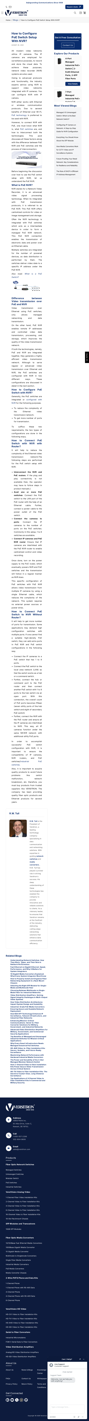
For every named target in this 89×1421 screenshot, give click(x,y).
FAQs (8, 1378)
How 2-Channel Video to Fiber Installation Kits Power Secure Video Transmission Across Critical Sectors (28, 1067)
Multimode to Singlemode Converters (21, 1256)
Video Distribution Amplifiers (20, 1347)
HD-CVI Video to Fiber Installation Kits (21, 1314)
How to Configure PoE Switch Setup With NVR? (40, 20)
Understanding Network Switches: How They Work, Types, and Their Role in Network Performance (27, 962)
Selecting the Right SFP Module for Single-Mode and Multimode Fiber (28, 987)
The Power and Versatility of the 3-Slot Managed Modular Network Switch (27, 1061)
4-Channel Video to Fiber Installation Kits (23, 1206)
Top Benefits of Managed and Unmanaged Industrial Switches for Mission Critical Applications (28, 1039)
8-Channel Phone (13, 1300)
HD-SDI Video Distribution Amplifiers (21, 1357)
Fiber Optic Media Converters (20, 1238)
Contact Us (68, 45)
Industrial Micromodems (15, 1338)
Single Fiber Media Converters (18, 1260)
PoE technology (19, 115)
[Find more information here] (67, 1388)
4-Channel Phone (13, 1292)
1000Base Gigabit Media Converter (20, 1247)
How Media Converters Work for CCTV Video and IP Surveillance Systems (67, 149)
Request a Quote (72, 7)
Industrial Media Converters (17, 1264)
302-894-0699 (19, 1139)
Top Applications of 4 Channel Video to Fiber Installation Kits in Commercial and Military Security (27, 1080)
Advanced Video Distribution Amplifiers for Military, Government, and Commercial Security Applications (29, 1032)
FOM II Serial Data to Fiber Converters (21, 1342)
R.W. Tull (34, 821)
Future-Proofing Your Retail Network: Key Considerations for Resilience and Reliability (67, 162)
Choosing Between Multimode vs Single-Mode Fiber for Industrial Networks (27, 991)
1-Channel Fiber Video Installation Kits (21, 1197)
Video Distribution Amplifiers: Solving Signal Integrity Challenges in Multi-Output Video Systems (28, 997)
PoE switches (26, 129)
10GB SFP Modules (13, 1229)
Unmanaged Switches (15, 1174)
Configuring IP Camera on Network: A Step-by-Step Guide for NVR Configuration (67, 128)
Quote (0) (87, 357)
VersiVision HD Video (16, 1309)
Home (8, 20)
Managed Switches (14, 1170)
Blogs (15, 20)
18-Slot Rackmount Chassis (17, 1219)
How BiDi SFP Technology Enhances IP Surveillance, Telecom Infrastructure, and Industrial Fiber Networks (28, 1016)
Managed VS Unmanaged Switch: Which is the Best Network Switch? (66, 115)
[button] (75, 12)
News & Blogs (27, 1370)
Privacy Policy (11, 1384)
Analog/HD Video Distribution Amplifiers (22, 1352)
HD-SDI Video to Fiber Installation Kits (21, 1327)
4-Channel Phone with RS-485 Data (20, 1296)
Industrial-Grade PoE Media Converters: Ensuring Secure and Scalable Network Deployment (27, 1009)
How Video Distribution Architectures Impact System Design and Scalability (26, 1003)
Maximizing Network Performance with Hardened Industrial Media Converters (27, 1056)
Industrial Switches (13, 1187)
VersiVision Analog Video (18, 1192)
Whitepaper (42, 1378)
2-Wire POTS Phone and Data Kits (22, 1278)
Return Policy (27, 1384)
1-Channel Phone (13, 1283)
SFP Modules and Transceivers (20, 1224)
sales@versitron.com (21, 1149)
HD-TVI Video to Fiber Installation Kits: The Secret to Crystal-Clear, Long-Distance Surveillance (28, 1074)
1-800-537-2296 (20, 1136)
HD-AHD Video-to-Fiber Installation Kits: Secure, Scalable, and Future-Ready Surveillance (27, 1050)
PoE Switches (11, 1183)
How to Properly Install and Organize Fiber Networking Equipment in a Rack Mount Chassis (28, 981)
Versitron (44, 1415)
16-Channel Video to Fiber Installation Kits (23, 1214)
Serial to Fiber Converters (18, 1332)
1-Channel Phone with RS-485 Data (20, 1288)
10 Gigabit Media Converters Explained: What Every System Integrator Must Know (28, 975)
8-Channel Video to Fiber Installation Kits (23, 1210)
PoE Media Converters (15, 1269)
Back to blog (28, 1092)
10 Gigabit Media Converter (17, 1251)
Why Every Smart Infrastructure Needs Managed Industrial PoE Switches (27, 1044)
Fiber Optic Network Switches (20, 1164)
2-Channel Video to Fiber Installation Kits (23, 1202)
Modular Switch (12, 1178)
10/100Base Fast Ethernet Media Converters (24, 1243)
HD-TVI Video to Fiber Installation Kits (21, 1319)
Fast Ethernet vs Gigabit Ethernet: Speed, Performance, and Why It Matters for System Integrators (28, 969)
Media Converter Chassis (16, 1273)
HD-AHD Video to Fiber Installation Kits (22, 1323)
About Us (9, 1370)
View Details (73, 84)
